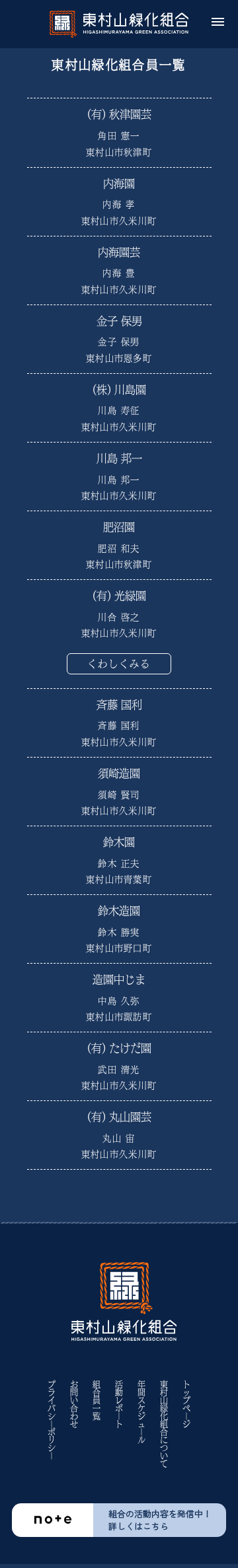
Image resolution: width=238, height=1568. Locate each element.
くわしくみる (119, 663)
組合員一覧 (96, 1400)
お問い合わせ (74, 1404)
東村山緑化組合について (164, 1424)
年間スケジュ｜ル (141, 1412)
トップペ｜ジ (186, 1404)
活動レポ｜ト (119, 1404)
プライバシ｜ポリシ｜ (52, 1420)
